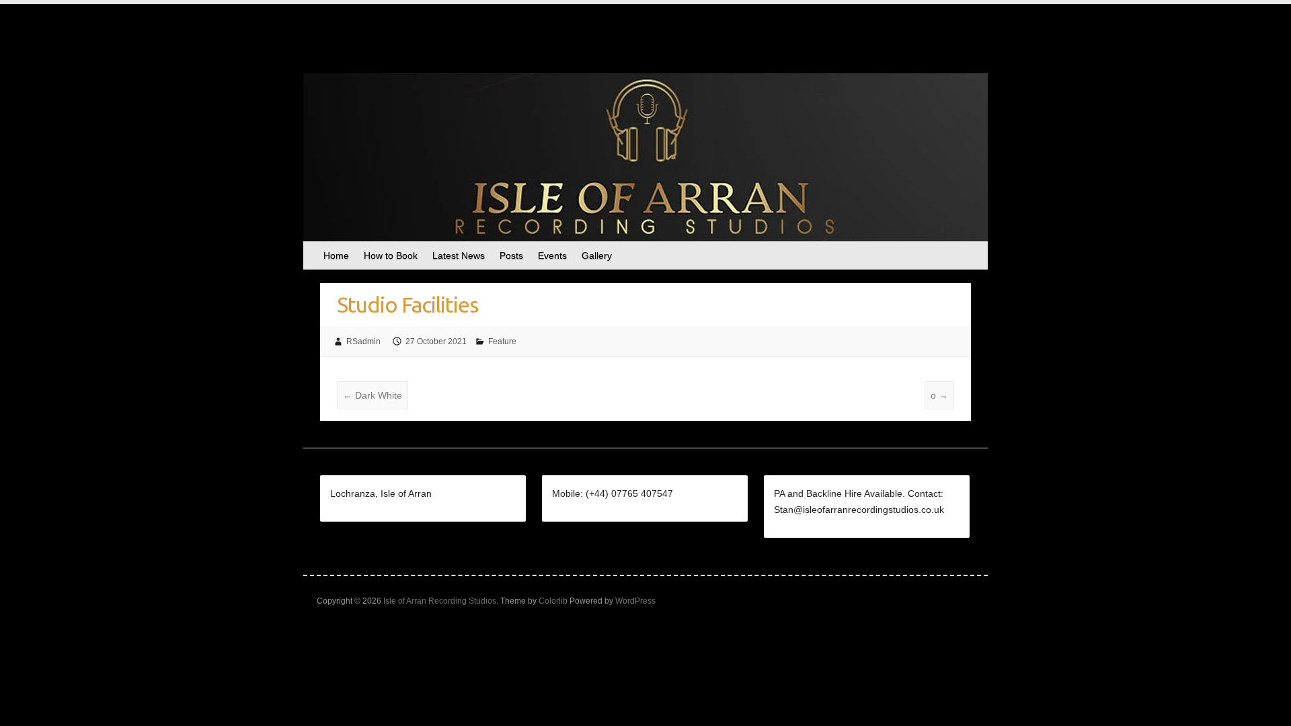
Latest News (458, 255)
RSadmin (363, 341)
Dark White (372, 395)
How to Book (391, 255)
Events (552, 255)
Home (336, 255)
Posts (511, 255)
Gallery (597, 255)
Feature (502, 341)
